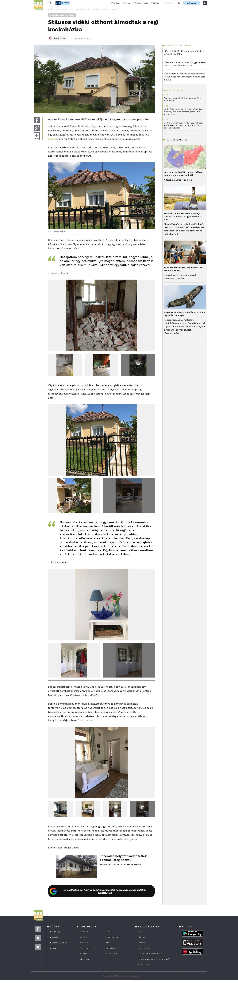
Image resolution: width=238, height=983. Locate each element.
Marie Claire (112, 954)
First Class (85, 948)
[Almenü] (49, 3)
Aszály (127, 3)
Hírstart (84, 937)
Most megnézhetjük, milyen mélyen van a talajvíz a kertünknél (183, 174)
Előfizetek (191, 3)
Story (108, 932)
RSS (139, 932)
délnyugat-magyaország (61, 9)
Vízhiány (116, 3)
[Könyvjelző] (37, 136)
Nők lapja (110, 948)
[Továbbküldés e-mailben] (37, 128)
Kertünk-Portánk (62, 15)
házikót (52, 138)
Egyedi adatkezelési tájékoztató (153, 959)
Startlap (84, 932)
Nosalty (83, 954)
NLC (107, 943)
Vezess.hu (84, 943)
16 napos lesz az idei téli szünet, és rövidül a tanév (183, 269)
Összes (180, 90)
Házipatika (84, 959)
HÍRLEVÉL (142, 937)
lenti (115, 9)
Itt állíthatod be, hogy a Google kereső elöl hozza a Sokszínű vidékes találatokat (104, 891)
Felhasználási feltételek (150, 954)
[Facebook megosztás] (37, 120)
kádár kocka (102, 9)
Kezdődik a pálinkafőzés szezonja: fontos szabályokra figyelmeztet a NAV (182, 216)
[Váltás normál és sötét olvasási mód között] (179, 3)
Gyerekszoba (112, 937)
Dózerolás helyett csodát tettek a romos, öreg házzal (123, 858)
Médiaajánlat (144, 965)
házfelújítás (84, 9)
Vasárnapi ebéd (141, 3)
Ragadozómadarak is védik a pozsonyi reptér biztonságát (184, 314)
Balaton (156, 3)
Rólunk (141, 943)
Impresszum (143, 948)
